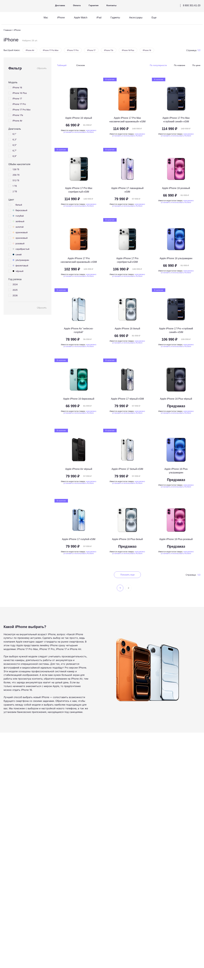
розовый (20, 243)
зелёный (20, 221)
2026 (15, 295)
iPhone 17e (108, 50)
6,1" (14, 134)
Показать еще (127, 574)
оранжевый (21, 232)
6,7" (15, 150)
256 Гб (16, 175)
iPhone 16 (147, 50)
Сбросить (42, 68)
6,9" (15, 156)
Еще (154, 17)
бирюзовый (21, 210)
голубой (20, 216)
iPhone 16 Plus (128, 50)
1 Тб (15, 186)
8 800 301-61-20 (191, 5)
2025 (15, 290)
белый (19, 204)
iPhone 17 (91, 50)
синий (19, 254)
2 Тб (15, 191)
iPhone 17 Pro (73, 50)
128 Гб (16, 169)
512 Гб (16, 180)
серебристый (22, 249)
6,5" (15, 145)
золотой (19, 227)
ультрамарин (22, 260)
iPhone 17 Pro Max (50, 50)
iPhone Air (30, 50)
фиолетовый (22, 265)
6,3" (15, 139)
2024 (15, 284)
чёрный (19, 271)
